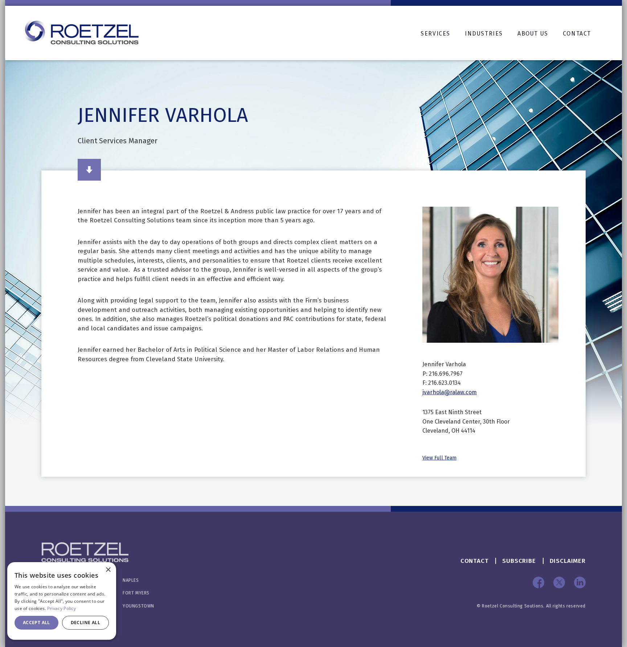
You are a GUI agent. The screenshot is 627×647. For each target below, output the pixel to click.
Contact (577, 33)
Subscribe (519, 561)
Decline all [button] (85, 622)
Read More (89, 170)
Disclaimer (568, 561)
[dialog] (61, 601)
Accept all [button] (36, 622)
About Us (532, 33)
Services (435, 33)
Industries (484, 33)
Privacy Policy (61, 608)
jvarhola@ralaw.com (449, 392)
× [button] (108, 570)
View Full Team (439, 458)
